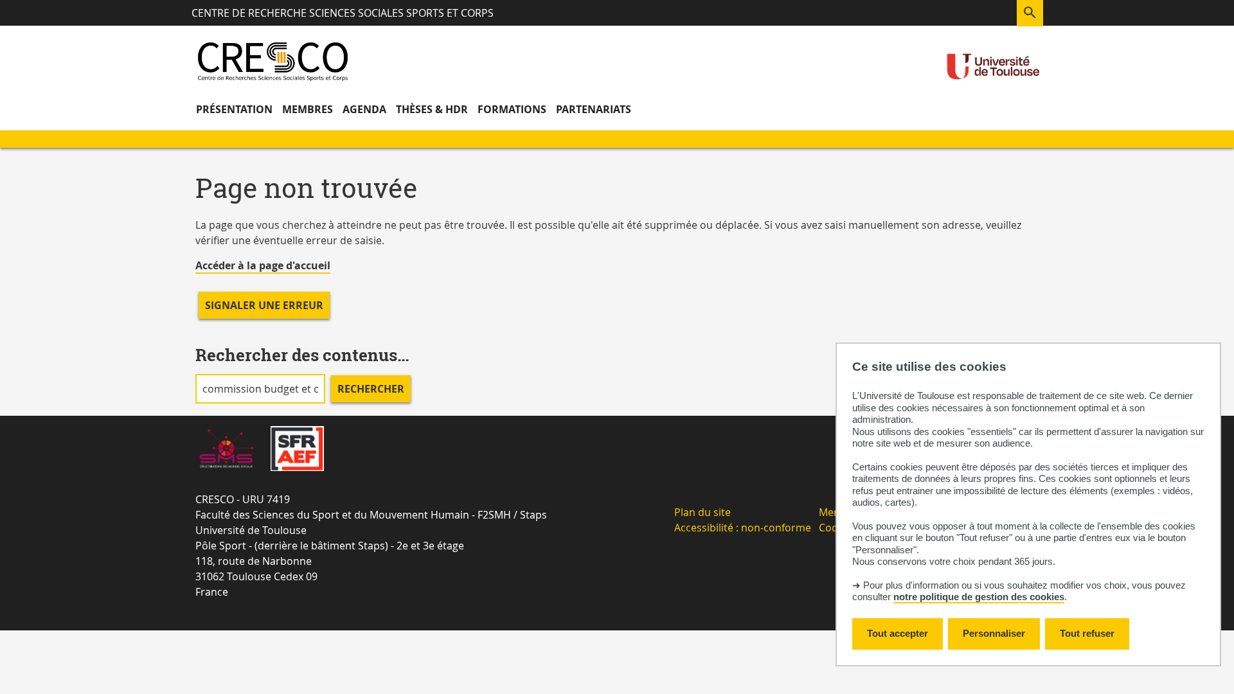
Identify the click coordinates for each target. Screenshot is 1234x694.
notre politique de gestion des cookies (978, 596)
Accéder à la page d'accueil (262, 265)
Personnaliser (994, 633)
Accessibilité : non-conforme (742, 527)
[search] (260, 389)
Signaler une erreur (264, 305)
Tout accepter (897, 633)
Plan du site (702, 512)
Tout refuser (1087, 633)
